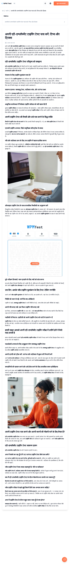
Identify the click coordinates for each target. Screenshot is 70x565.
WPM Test (7, 3)
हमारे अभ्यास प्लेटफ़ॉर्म (14, 483)
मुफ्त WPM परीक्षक (56, 504)
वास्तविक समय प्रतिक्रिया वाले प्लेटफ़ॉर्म (25, 323)
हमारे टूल (7, 370)
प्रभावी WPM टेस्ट (41, 436)
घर (14, 3)
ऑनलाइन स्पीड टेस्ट (10, 460)
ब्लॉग (7, 11)
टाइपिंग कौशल (50, 110)
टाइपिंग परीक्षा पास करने (24, 473)
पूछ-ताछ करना (61, 3)
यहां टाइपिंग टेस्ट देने (14, 214)
